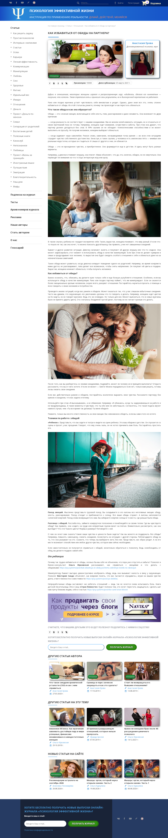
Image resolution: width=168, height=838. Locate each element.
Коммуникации (21, 66)
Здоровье (18, 85)
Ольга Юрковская (61, 742)
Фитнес (17, 90)
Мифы (16, 186)
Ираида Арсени (97, 737)
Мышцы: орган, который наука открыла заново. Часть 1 (139, 781)
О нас (13, 240)
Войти (120, 3)
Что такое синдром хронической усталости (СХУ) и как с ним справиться (65, 685)
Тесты (14, 202)
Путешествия (20, 167)
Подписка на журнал (22, 194)
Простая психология (23, 38)
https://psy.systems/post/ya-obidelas (102, 578)
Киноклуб (18, 140)
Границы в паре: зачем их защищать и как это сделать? (102, 684)
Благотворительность (24, 177)
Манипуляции (20, 71)
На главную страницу (56, 26)
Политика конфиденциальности (38, 830)
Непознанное (20, 145)
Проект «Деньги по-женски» (23, 115)
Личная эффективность (25, 61)
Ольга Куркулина (97, 786)
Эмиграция (19, 172)
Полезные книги (21, 136)
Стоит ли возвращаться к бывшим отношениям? (137, 684)
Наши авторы (19, 224)
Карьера (17, 57)
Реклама (15, 217)
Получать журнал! (121, 647)
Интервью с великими (25, 42)
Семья (16, 121)
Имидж (17, 99)
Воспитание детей (22, 131)
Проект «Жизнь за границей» (22, 157)
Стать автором (19, 232)
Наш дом (17, 181)
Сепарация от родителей (26, 126)
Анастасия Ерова (142, 43)
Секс (15, 80)
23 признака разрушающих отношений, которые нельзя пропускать (101, 731)
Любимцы (18, 150)
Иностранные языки (23, 162)
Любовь (17, 76)
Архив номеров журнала (24, 209)
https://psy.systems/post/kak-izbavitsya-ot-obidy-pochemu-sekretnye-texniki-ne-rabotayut (98, 567)
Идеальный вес (21, 94)
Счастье (17, 47)
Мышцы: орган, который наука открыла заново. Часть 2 (102, 781)
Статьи (14, 27)
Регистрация (133, 3)
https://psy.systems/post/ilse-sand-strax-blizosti (107, 589)
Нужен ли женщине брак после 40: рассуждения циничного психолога (141, 731)
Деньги (17, 109)
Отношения (19, 104)
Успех (16, 52)
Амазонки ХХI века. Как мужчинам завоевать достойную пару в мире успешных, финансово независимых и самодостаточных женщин (66, 734)
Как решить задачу (23, 33)
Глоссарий (16, 247)
